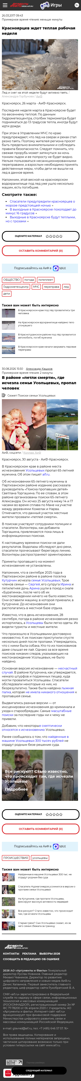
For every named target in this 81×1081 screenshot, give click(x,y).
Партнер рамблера (35, 1062)
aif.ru (46, 474)
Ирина (65, 584)
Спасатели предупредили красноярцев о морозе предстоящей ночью (40, 203)
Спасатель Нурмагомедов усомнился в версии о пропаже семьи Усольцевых (46, 888)
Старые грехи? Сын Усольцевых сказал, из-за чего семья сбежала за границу (44, 924)
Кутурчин (9, 580)
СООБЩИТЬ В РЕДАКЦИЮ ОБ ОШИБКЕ (31, 959)
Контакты (11, 953)
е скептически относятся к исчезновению (32, 728)
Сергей (34, 584)
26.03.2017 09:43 (12, 15)
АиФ (39, 96)
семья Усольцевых (45, 580)
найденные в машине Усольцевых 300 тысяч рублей (35, 739)
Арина (34, 588)
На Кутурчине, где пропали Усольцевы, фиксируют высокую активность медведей (43, 900)
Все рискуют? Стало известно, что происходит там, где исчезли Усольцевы (39, 776)
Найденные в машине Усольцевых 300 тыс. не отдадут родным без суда (45, 876)
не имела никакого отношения (50, 692)
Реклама (29, 953)
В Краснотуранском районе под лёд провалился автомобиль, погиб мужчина (47, 336)
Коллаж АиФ (32, 452)
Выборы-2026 (49, 953)
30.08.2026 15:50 (12, 369)
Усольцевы (34, 623)
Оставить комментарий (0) (41, 250)
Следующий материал (39, 1070)
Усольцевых (35, 470)
